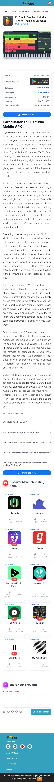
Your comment (11, 691)
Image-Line (43, 92)
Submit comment (41, 712)
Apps (13, 11)
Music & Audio (25, 11)
